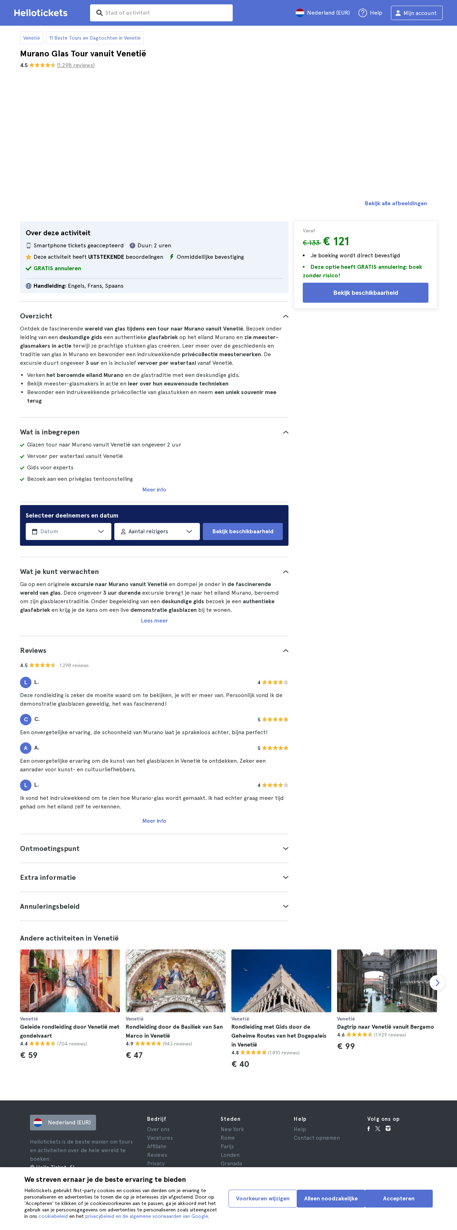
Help (300, 1129)
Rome (228, 1138)
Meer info (154, 489)
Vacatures (160, 1138)
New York (232, 1129)
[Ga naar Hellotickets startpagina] (42, 13)
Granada (231, 1163)
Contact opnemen (317, 1138)
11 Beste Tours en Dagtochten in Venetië (95, 38)
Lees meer (154, 620)
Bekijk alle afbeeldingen (396, 203)
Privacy (156, 1163)
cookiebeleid (53, 1216)
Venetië (31, 38)
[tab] (154, 316)
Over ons (158, 1129)
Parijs (227, 1146)
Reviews (157, 1155)
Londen (230, 1155)
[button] (154, 316)
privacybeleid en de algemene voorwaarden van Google (146, 1216)
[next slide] (437, 982)
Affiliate (156, 1146)
